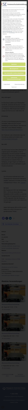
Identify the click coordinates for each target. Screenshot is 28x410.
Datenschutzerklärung (7, 31)
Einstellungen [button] (12, 32)
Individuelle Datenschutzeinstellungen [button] (14, 78)
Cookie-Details (7, 84)
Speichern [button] (14, 64)
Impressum (14, 87)
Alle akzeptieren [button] (14, 68)
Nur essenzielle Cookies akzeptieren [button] (14, 73)
